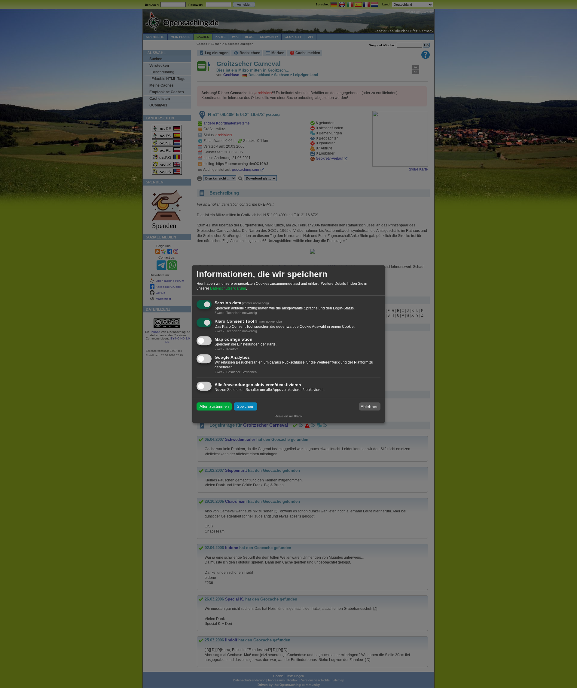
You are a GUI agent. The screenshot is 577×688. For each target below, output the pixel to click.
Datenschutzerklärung (228, 288)
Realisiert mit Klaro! (289, 416)
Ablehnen (370, 406)
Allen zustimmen (214, 406)
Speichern (245, 406)
